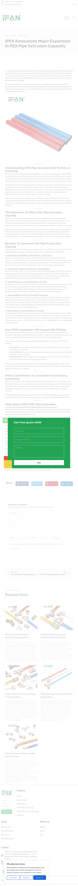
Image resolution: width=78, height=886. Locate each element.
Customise (13, 877)
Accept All (39, 877)
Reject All (26, 877)
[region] (26, 871)
